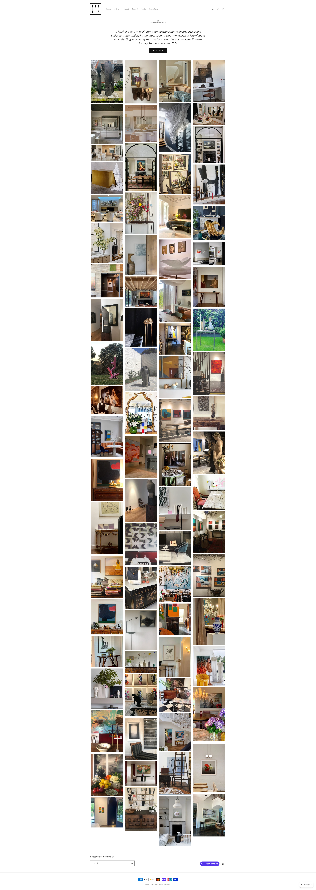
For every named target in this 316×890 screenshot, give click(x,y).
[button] (117, 8)
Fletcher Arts (154, 884)
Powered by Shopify (164, 884)
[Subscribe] (131, 863)
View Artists (158, 50)
